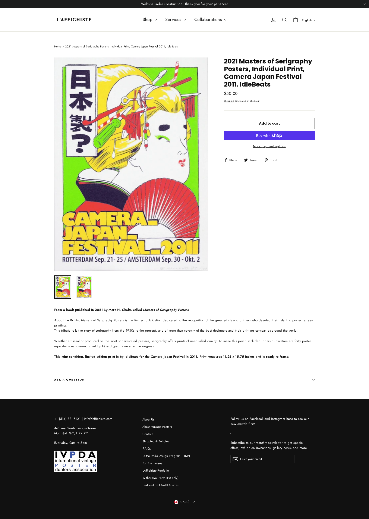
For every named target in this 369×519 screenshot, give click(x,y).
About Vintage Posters (157, 427)
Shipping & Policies (155, 441)
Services (173, 19)
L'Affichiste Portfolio (155, 470)
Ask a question (69, 379)
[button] (309, 20)
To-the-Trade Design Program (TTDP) (166, 456)
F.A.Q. (146, 448)
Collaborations (208, 19)
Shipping (229, 101)
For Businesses (152, 463)
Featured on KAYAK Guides (160, 485)
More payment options (269, 146)
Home (58, 46)
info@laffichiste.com (98, 418)
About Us (148, 419)
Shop (148, 19)
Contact (147, 434)
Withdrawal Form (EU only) (160, 478)
